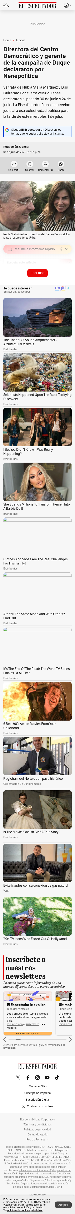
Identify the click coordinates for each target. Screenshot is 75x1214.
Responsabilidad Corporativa (37, 1119)
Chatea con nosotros (40, 1106)
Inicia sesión (15, 1024)
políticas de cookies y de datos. (24, 1210)
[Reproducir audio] (10, 272)
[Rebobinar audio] (54, 278)
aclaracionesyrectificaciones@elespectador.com (45, 1170)
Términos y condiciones (38, 1124)
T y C (39, 1044)
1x (67, 278)
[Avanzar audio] (60, 278)
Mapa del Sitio (37, 1086)
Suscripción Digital (37, 1099)
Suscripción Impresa (37, 1093)
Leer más (37, 273)
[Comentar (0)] (45, 164)
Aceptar (63, 1205)
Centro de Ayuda (38, 1134)
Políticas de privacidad (37, 1129)
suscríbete (32, 1024)
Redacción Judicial (16, 147)
